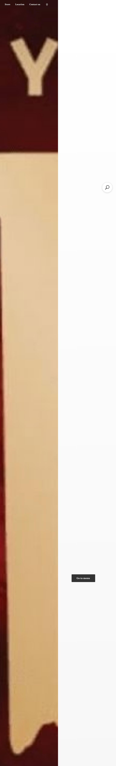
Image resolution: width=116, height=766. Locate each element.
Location (19, 4)
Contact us (34, 4)
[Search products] (107, 187)
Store (7, 4)
